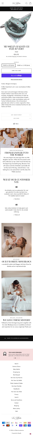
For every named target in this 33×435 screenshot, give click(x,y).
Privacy (16, 394)
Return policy (16, 408)
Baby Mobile (16, 369)
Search (16, 363)
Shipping (14, 56)
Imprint (16, 397)
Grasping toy (16, 372)
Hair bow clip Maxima (16, 377)
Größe (16, 62)
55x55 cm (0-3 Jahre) (8, 65)
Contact (16, 402)
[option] (16, 8)
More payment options (16, 79)
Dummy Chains (16, 366)
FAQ (16, 411)
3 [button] (16, 357)
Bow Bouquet (16, 374)
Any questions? (16, 115)
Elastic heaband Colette (16, 383)
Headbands (16, 388)
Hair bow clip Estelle (16, 380)
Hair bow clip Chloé (16, 391)
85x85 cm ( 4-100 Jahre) (23, 65)
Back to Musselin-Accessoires (18, 338)
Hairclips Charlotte (16, 386)
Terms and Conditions (16, 400)
